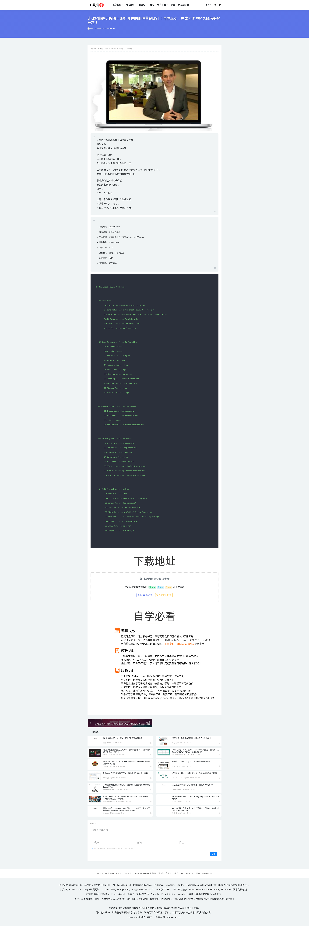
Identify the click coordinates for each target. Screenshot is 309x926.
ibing (91, 28)
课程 (106, 48)
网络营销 (130, 5)
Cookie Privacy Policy (140, 873)
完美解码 (113, 263)
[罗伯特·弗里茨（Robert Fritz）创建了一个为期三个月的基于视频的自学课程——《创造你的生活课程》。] (95, 808)
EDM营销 (98, 28)
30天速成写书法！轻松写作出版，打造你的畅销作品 (192, 785)
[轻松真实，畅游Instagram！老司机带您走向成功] (164, 767)
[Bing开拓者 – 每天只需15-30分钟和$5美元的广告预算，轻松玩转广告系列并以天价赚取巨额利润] (164, 752)
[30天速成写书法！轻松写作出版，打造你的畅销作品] (164, 785)
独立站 (142, 5)
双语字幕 (184, 5)
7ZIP (111, 258)
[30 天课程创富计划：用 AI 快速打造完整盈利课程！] (95, 738)
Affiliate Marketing (177, 754)
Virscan (140, 237)
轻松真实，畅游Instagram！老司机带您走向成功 (191, 761)
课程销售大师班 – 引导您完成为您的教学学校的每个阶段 (194, 773)
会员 (173, 5)
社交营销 (116, 5)
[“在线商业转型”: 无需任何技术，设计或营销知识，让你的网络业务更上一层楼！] (95, 753)
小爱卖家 (157, 917)
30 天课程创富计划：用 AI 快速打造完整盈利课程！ (123, 738)
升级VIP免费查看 (165, 595)
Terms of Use (102, 873)
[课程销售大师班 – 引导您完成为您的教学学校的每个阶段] (164, 775)
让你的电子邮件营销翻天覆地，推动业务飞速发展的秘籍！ (126, 773)
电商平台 (161, 5)
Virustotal (133, 237)
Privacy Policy (115, 873)
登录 (209, 5)
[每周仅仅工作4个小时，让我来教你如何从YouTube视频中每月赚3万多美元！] (95, 764)
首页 (101, 48)
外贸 (152, 5)
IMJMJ (117, 242)
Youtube (105, 766)
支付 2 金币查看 (145, 595)
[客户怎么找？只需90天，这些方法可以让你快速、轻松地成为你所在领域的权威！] (164, 811)
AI (172, 801)
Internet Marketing (117, 48)
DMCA (126, 873)
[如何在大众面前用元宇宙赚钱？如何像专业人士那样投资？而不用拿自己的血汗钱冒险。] (95, 799)
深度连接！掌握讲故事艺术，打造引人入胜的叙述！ (192, 738)
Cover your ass (176, 789)
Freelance (106, 813)
